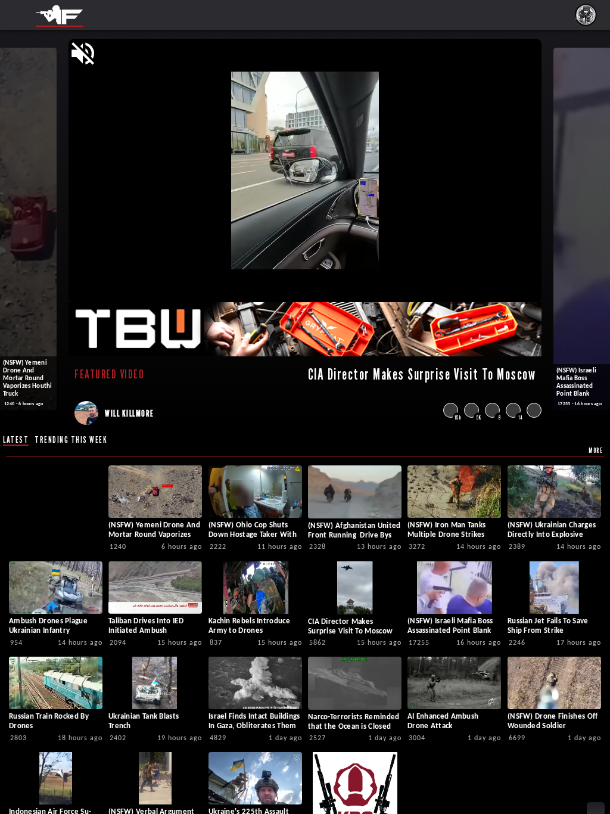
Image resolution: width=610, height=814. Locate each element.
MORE (596, 450)
